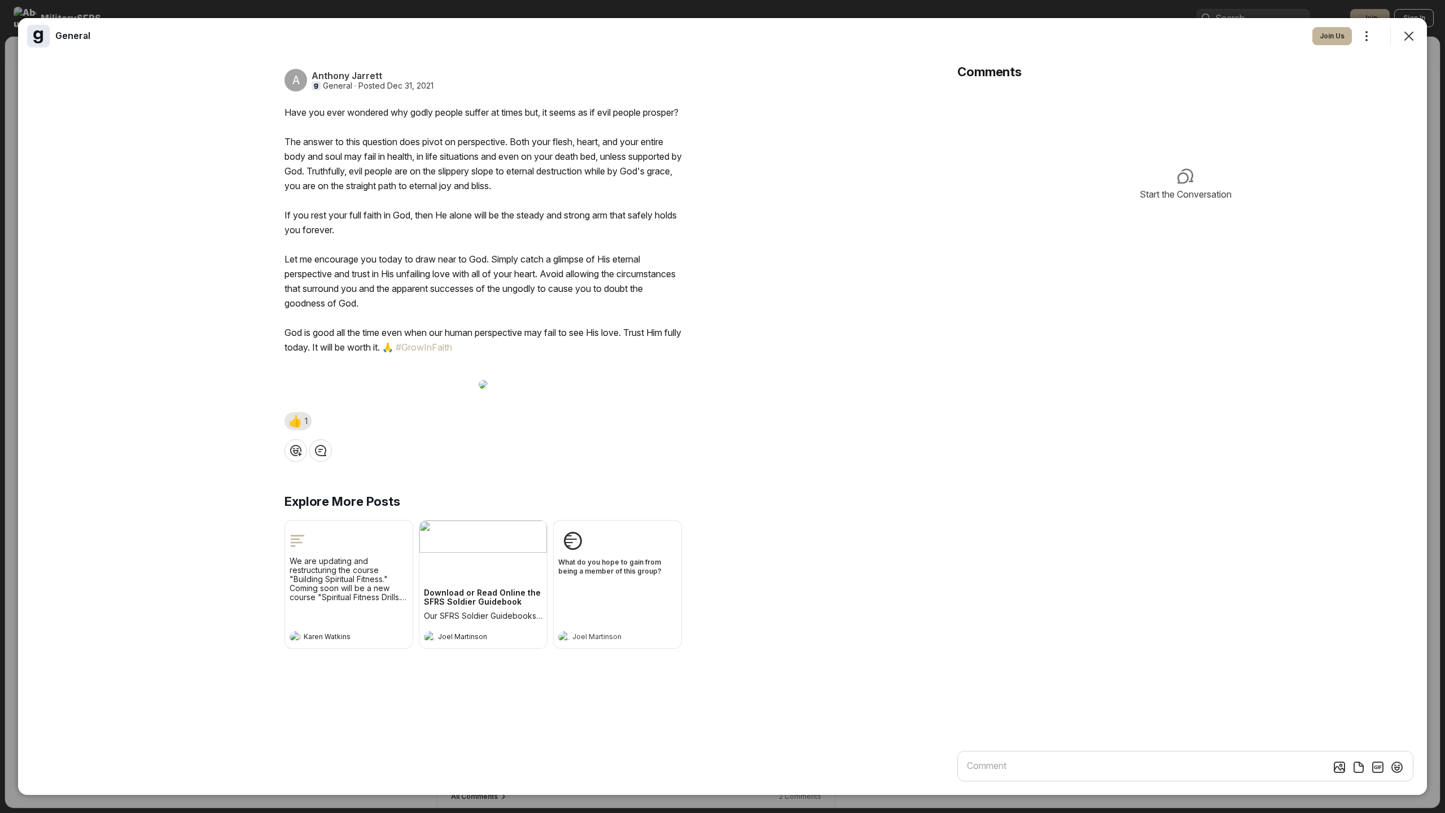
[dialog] (722, 406)
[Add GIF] (1378, 767)
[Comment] (320, 450)
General (337, 85)
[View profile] (295, 636)
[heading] (337, 638)
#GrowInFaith (424, 347)
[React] (295, 450)
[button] (298, 421)
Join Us (1332, 36)
